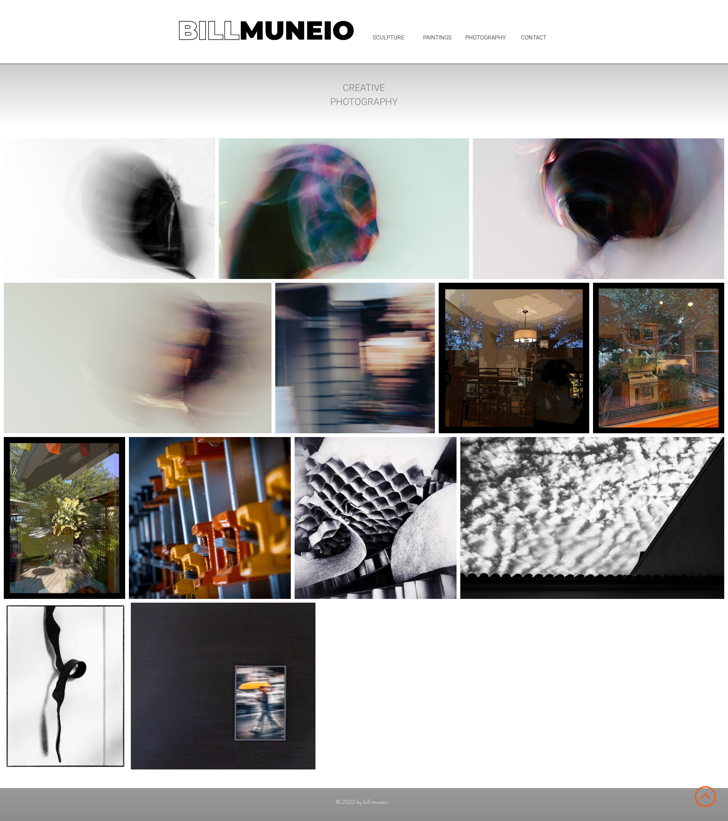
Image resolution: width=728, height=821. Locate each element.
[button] (485, 37)
